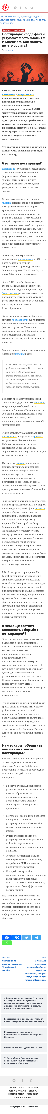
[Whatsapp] (7, 942)
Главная (11, 1087)
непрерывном (25, 94)
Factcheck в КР (19, 30)
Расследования (22, 1097)
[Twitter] (26, 937)
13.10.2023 (8, 50)
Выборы (33, 1091)
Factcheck (7, 30)
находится (8, 94)
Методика (32, 1094)
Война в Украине (17, 1091)
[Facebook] (7, 937)
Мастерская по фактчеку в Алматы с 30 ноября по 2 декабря (12, 964)
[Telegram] (36, 937)
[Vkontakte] (16, 937)
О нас (22, 1087)
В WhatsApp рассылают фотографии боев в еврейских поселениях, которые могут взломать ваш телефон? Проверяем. (35, 968)
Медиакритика (16, 1094)
